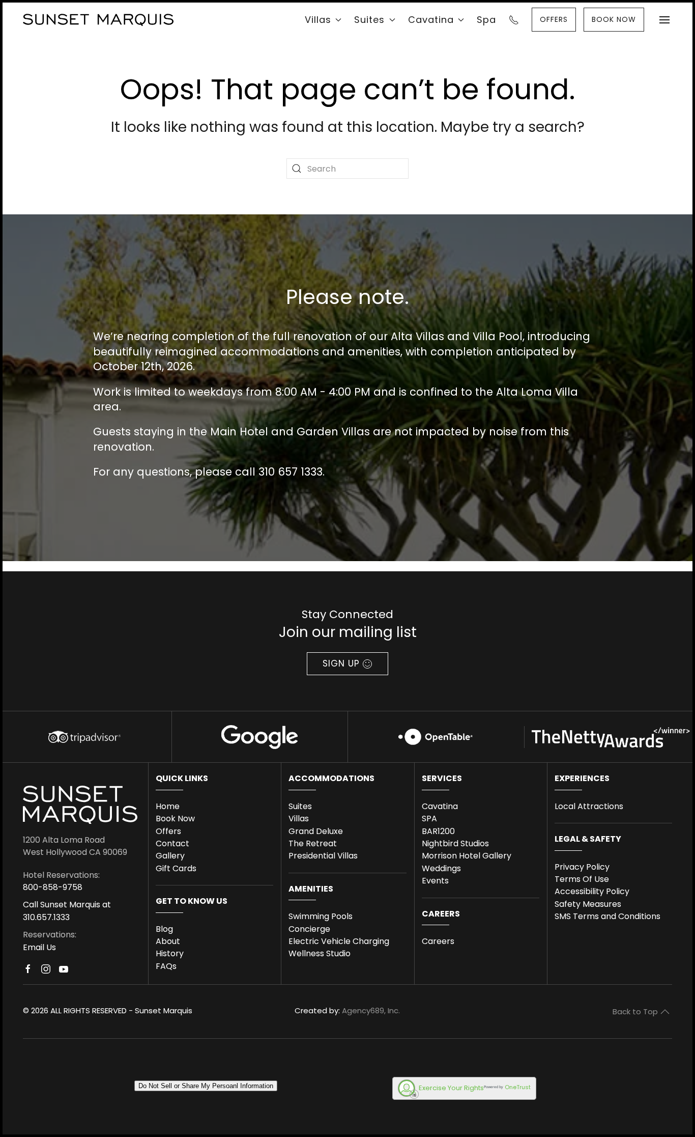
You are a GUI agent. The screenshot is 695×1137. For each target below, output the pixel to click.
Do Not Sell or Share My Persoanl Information (205, 1086)
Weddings (441, 868)
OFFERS (554, 19)
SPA (429, 818)
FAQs (166, 966)
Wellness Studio (319, 953)
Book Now (175, 818)
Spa (486, 19)
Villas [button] (318, 19)
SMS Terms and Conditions (607, 916)
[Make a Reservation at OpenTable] (435, 736)
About (168, 941)
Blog (164, 929)
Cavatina (440, 806)
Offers (168, 831)
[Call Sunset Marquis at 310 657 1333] (514, 19)
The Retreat (312, 843)
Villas (298, 818)
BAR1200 (438, 831)
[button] (664, 19)
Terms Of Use (582, 879)
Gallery (170, 856)
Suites (300, 806)
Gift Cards (176, 868)
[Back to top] (665, 1012)
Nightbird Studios (455, 843)
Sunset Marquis (163, 1010)
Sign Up (341, 663)
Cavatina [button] (431, 19)
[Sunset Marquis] (98, 19)
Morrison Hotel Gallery (466, 856)
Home (168, 806)
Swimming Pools (320, 916)
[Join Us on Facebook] (28, 974)
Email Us (39, 947)
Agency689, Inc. (371, 1010)
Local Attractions (589, 806)
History (170, 953)
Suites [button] (369, 19)
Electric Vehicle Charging (338, 941)
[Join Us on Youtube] (64, 974)
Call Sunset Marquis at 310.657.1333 (67, 911)
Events (435, 880)
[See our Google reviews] (259, 736)
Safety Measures (588, 904)
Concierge (309, 929)
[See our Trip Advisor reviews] (83, 736)
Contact (172, 843)
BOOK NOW (614, 19)
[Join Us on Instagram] (46, 974)
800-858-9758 (52, 887)
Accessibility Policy (592, 891)
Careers (438, 941)
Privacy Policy (582, 867)
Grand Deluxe (315, 831)
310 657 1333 (290, 471)
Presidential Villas (323, 856)
